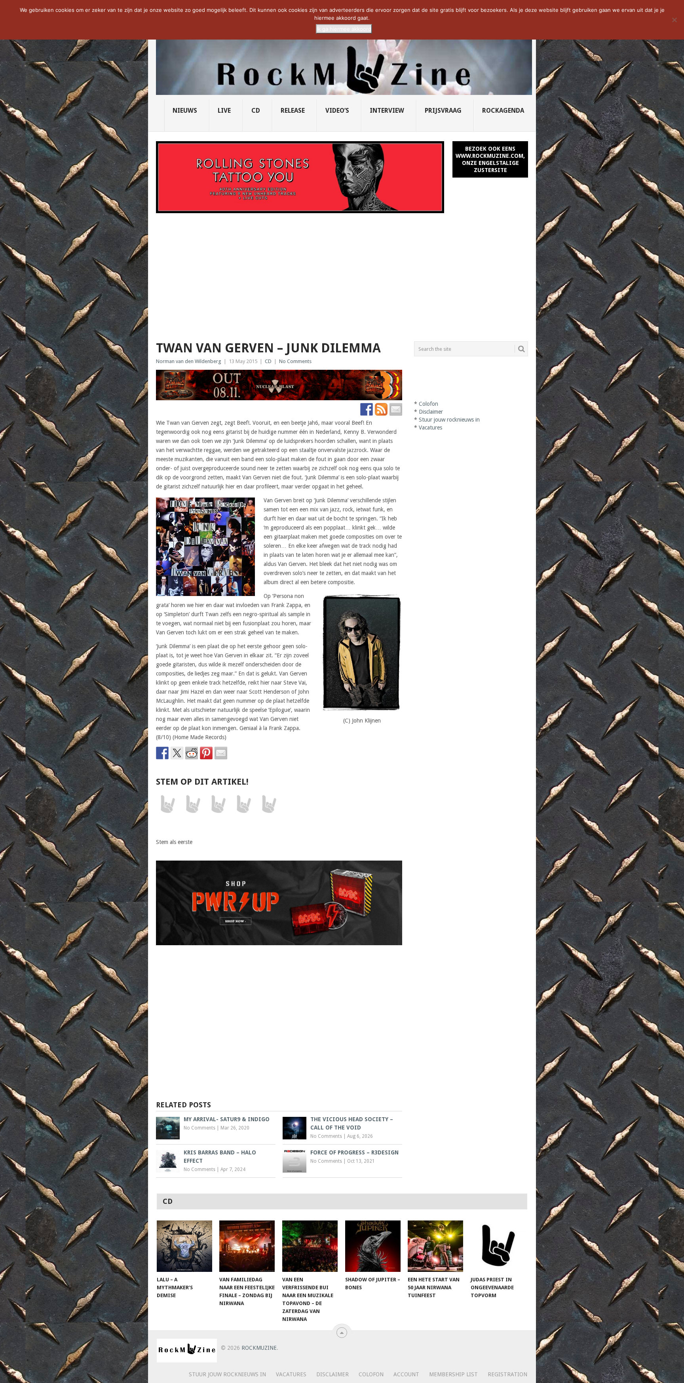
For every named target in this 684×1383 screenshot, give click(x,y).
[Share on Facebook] (162, 753)
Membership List (453, 1374)
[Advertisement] (342, 272)
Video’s (337, 110)
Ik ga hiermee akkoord (344, 29)
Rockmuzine (259, 1348)
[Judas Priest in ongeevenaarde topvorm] (498, 1246)
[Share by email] (221, 753)
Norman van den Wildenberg (188, 361)
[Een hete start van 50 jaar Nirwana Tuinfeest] (435, 1246)
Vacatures (430, 427)
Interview (387, 110)
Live (224, 110)
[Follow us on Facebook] (366, 409)
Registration (507, 1374)
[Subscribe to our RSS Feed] (381, 409)
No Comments (295, 361)
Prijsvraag (443, 110)
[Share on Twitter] (177, 753)
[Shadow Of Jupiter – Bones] (373, 1246)
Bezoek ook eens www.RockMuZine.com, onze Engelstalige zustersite (490, 159)
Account (406, 1374)
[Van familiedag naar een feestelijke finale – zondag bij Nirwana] (247, 1246)
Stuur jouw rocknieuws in (449, 419)
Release (293, 110)
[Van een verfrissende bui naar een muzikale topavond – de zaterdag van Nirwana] (310, 1246)
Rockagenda (503, 110)
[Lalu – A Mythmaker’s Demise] (184, 1246)
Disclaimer (431, 412)
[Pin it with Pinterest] (206, 753)
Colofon (428, 404)
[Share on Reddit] (191, 753)
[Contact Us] (396, 409)
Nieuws (185, 110)
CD (255, 110)
